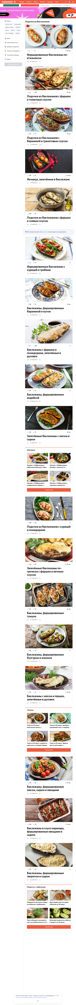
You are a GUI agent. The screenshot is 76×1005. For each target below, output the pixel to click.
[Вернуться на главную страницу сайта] (7, 2)
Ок (38, 1001)
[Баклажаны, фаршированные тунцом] (49, 595)
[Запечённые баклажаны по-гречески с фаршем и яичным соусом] (49, 550)
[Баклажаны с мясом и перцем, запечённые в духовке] (49, 678)
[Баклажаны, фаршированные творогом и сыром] (49, 855)
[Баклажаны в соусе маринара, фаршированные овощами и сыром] (49, 810)
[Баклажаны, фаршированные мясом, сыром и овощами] (49, 768)
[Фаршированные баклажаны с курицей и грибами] (49, 248)
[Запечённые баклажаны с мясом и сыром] (49, 418)
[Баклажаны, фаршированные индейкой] (49, 376)
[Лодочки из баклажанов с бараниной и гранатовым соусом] (49, 120)
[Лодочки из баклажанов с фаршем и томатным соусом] (49, 78)
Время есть (43, 232)
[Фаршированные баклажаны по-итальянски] (49, 36)
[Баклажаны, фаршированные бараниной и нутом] (49, 290)
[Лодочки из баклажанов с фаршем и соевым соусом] (49, 199)
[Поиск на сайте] (66, 2)
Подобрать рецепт (13, 64)
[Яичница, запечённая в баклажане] (49, 161)
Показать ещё (49, 490)
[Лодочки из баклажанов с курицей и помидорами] (49, 508)
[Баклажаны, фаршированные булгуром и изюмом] (49, 636)
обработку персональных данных (37, 997)
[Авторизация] (73, 2)
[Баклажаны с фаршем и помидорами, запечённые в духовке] (49, 331)
